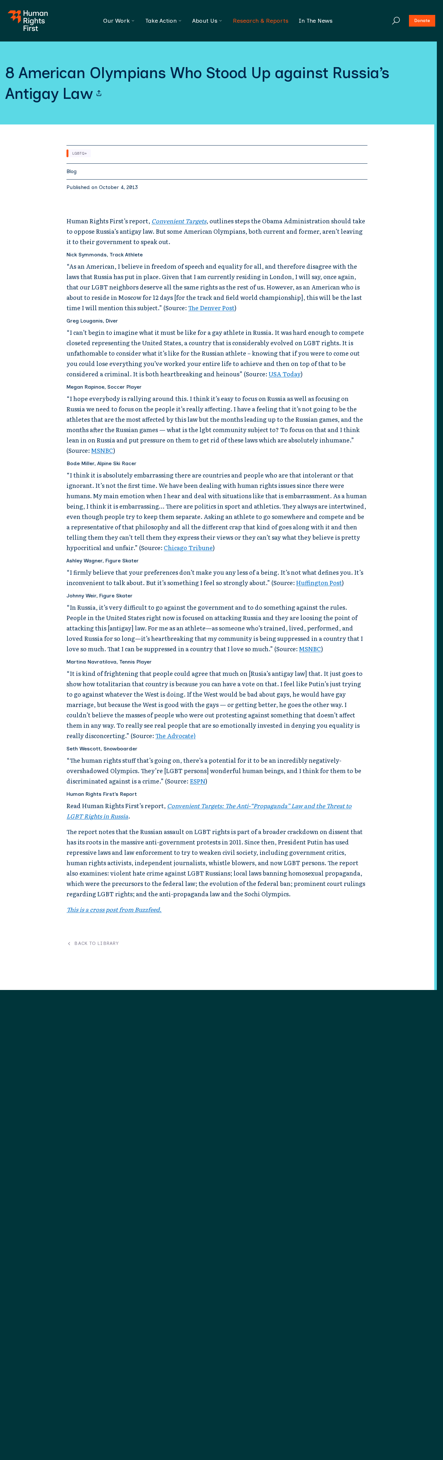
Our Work (116, 20)
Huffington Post (319, 582)
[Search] (396, 21)
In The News (315, 20)
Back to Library (96, 943)
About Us (204, 20)
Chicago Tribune (188, 547)
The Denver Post (211, 307)
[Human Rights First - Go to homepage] (28, 20)
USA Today (285, 374)
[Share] (99, 93)
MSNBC (102, 450)
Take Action (161, 20)
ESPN (197, 781)
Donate (422, 20)
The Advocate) (175, 735)
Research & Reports (260, 20)
